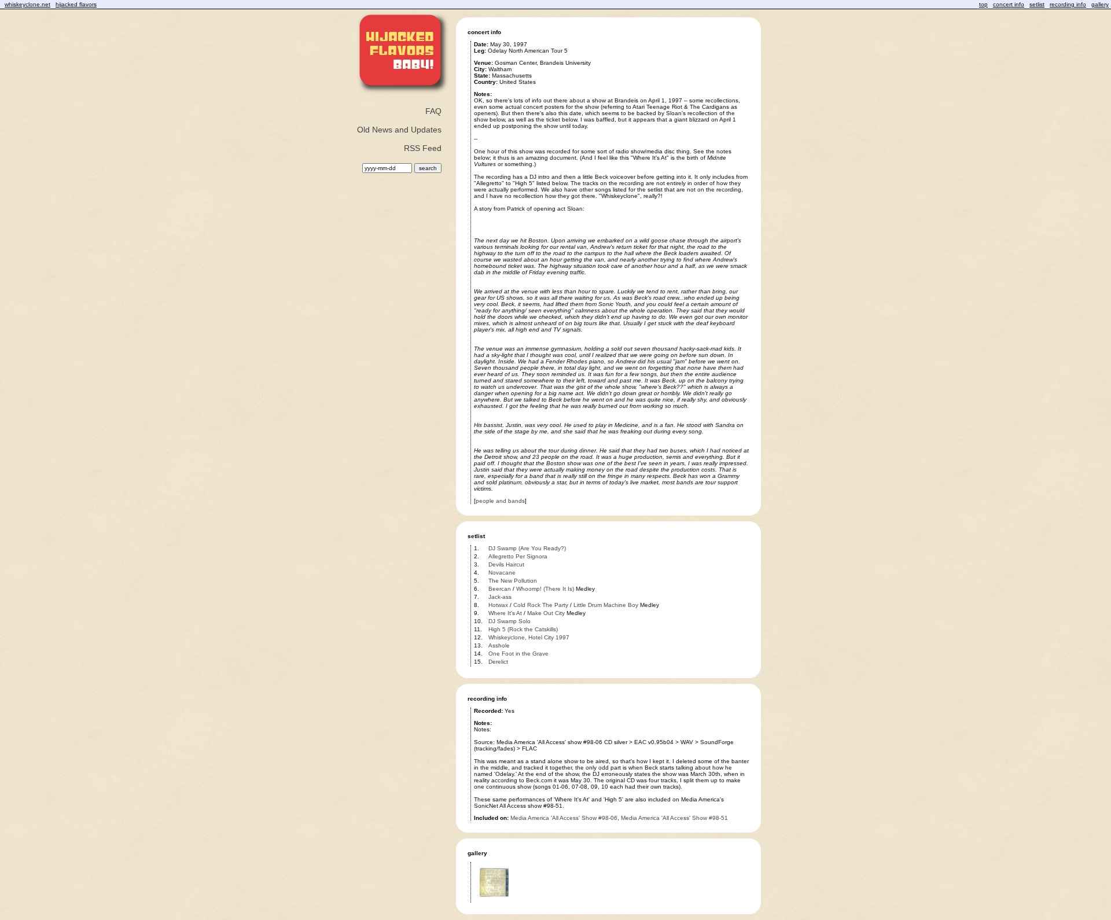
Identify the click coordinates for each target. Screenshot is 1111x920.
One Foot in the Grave (518, 653)
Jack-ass (500, 597)
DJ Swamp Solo (509, 621)
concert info (1008, 4)
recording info (1068, 4)
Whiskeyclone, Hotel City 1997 (528, 637)
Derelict (498, 661)
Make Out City (546, 613)
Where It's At (505, 613)
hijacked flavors (76, 4)
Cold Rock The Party (540, 605)
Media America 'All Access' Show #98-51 (674, 818)
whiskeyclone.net (27, 4)
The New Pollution (512, 580)
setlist (1036, 4)
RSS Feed (423, 148)
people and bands (500, 501)
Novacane (502, 572)
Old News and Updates (399, 129)
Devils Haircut (506, 564)
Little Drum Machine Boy (605, 605)
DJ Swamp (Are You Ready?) (527, 548)
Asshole (499, 645)
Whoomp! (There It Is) (545, 589)
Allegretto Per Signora (517, 556)
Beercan (499, 589)
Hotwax (498, 605)
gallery (1100, 4)
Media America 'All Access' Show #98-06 (563, 818)
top (983, 4)
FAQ (433, 111)
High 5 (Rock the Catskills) (523, 629)
